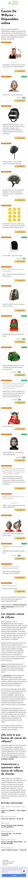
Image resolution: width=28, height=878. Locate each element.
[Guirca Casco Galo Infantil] (14, 586)
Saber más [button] (5, 871)
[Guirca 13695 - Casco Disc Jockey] (14, 246)
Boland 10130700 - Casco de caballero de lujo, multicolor (13, 305)
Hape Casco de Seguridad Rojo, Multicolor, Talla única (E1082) (11, 572)
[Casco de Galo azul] (14, 417)
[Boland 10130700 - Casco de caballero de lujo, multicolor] (14, 295)
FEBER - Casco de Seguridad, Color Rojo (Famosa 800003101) (14, 506)
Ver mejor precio (20, 71)
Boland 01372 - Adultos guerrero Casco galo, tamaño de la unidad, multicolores (14, 65)
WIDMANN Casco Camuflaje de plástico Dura (14, 552)
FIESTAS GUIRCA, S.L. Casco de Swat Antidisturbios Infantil (13, 453)
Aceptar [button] (14, 875)
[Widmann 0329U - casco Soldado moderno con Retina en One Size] (14, 152)
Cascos (3, 8)
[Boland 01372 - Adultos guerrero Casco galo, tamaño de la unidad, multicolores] (14, 51)
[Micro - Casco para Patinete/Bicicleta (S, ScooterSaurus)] (14, 270)
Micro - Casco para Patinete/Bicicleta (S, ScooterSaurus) (14, 275)
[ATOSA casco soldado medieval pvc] (14, 85)
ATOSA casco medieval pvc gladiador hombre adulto (13, 534)
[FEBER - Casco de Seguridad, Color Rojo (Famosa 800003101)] (14, 497)
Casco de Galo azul (8, 426)
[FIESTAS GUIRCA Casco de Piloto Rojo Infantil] (14, 325)
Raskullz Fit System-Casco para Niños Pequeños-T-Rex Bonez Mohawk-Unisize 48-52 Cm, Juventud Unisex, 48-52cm (13, 192)
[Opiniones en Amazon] (14, 60)
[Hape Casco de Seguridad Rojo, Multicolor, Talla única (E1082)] (14, 567)
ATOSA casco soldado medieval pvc (13, 95)
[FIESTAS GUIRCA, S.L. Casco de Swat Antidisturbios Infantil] (14, 443)
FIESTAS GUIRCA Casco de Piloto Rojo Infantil (13, 335)
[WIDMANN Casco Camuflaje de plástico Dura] (14, 547)
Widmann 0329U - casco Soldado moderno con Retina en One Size (12, 162)
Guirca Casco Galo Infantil (10, 588)
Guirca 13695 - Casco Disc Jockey (12, 255)
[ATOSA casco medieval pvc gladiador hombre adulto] (14, 524)
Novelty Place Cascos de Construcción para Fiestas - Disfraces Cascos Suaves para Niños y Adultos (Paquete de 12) (14, 225)
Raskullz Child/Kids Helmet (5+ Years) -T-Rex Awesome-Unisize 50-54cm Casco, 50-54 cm (14, 367)
